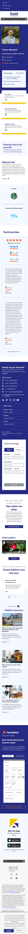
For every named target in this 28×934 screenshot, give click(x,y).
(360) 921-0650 (11, 84)
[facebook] (7, 400)
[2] (15, 597)
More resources (12, 606)
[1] (12, 597)
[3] (18, 597)
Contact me (14, 484)
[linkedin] (3, 400)
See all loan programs (14, 526)
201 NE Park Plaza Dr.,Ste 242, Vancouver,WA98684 (13, 77)
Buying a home (9, 450)
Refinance (19, 450)
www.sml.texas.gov (16, 892)
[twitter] (10, 400)
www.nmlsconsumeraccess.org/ (10, 907)
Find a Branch (8, 5)
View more (14, 558)
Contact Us (7, 8)
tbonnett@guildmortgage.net (14, 81)
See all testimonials (13, 351)
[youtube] (18, 400)
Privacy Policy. (14, 921)
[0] (9, 597)
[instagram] (14, 400)
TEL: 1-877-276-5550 (9, 891)
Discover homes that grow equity (14, 807)
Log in (6, 2)
